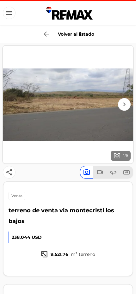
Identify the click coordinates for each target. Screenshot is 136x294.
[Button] (9, 13)
